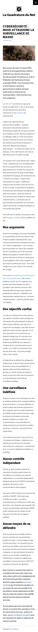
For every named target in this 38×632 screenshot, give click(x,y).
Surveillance (14, 629)
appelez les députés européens (19, 615)
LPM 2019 (9, 104)
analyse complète (13, 218)
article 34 (20, 113)
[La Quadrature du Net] (19, 11)
